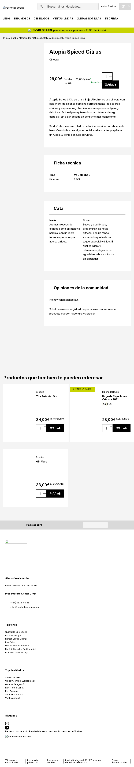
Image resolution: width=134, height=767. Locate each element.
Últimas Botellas (89, 18)
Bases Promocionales (120, 761)
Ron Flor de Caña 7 (15, 687)
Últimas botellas (41, 38)
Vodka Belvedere (14, 694)
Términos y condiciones (11, 761)
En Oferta (111, 18)
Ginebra (14, 38)
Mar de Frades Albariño (17, 645)
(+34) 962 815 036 (19, 602)
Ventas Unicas (63, 18)
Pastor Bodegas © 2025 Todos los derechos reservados (83, 761)
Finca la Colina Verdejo (16, 652)
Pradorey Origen (13, 635)
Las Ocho (10, 642)
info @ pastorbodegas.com (24, 607)
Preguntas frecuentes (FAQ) (20, 593)
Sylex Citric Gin (13, 677)
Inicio (6, 38)
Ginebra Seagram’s (15, 684)
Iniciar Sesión (108, 6)
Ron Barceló (11, 691)
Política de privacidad (32, 761)
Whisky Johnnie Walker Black (20, 681)
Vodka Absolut (12, 698)
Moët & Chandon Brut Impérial (20, 649)
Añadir (111, 84)
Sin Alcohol (57, 38)
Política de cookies (52, 761)
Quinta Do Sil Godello (16, 632)
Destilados (41, 18)
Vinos (7, 18)
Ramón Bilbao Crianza (16, 638)
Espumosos (22, 18)
